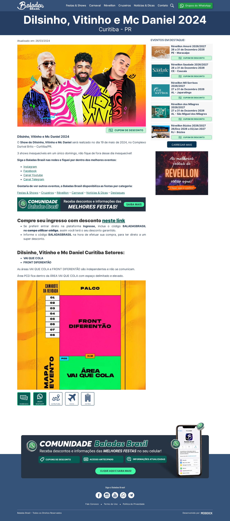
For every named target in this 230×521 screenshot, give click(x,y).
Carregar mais (182, 144)
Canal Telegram (33, 179)
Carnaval (95, 5)
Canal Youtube (33, 175)
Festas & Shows (76, 5)
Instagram (30, 166)
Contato (163, 5)
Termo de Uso (111, 504)
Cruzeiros (124, 5)
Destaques (118, 192)
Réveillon (109, 5)
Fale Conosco (92, 504)
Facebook (30, 171)
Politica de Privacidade (134, 504)
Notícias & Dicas (144, 5)
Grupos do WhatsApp (198, 5)
